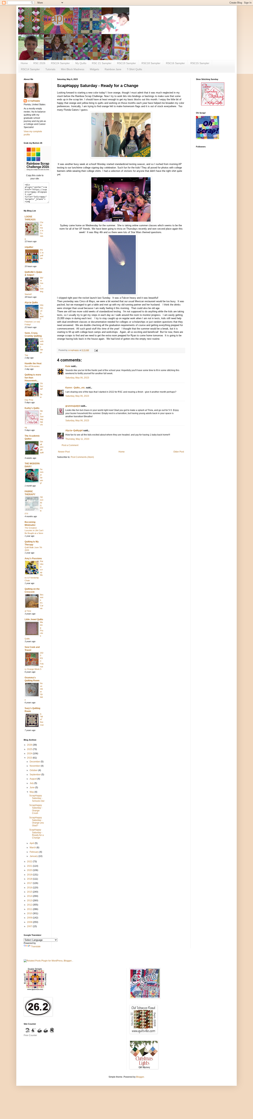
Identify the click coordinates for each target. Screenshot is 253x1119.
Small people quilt (42, 447)
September (35, 774)
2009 (30, 917)
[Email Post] (96, 350)
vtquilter (29, 247)
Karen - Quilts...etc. (75, 387)
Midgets (94, 69)
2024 (30, 753)
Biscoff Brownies (32, 366)
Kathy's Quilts (32, 408)
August (33, 779)
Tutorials (50, 69)
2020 (30, 870)
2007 (30, 926)
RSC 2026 (39, 63)
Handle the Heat (33, 363)
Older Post (178, 451)
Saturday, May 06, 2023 (77, 377)
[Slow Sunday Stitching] (212, 104)
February (34, 852)
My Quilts (80, 63)
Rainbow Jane (113, 69)
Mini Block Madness (72, 69)
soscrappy (49, 18)
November (35, 766)
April (32, 843)
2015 (30, 892)
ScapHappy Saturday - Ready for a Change (36, 833)
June (32, 787)
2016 (30, 887)
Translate (36, 946)
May (32, 792)
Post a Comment (70, 445)
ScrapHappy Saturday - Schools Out (36, 798)
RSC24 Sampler (60, 63)
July (32, 783)
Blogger (140, 1077)
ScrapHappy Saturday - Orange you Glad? (36, 821)
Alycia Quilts (31, 302)
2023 (30, 757)
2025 (30, 749)
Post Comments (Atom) (82, 457)
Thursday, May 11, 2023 (77, 439)
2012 (30, 904)
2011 (30, 909)
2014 (30, 896)
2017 (30, 883)
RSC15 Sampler (199, 63)
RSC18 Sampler (151, 63)
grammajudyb (72, 406)
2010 (30, 913)
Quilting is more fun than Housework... (33, 377)
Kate (67, 366)
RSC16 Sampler (175, 63)
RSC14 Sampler (30, 69)
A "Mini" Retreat (42, 719)
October (34, 770)
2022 (30, 861)
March (33, 847)
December (35, 761)
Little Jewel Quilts (34, 619)
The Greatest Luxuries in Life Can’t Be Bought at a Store (34, 530)
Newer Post (64, 451)
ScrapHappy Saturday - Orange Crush (35, 809)
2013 (30, 900)
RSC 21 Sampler (101, 63)
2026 (30, 745)
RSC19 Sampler (126, 63)
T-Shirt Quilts (134, 69)
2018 (30, 879)
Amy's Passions (33, 558)
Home (24, 63)
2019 (30, 874)
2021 (30, 866)
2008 (30, 922)
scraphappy (33, 101)
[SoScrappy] (37, 170)
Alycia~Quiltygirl (74, 430)
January (34, 856)
